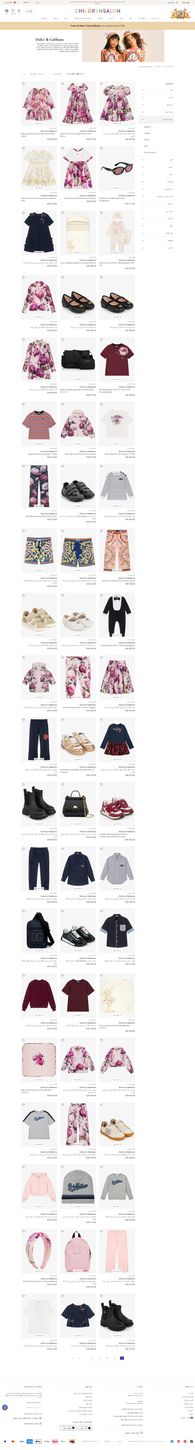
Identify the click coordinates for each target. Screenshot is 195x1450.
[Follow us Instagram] (178, 1442)
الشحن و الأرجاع (188, 1400)
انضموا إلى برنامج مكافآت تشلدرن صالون (25, 1418)
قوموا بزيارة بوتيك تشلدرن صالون (82, 1393)
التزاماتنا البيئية (87, 1400)
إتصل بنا (190, 1393)
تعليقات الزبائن (189, 1407)
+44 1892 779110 (127, 1420)
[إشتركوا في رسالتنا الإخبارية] (5, 1407)
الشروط (119, 1441)
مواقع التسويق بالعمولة (85, 1407)
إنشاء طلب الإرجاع (187, 1397)
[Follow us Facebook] (172, 1442)
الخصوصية (107, 1441)
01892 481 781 (127, 1425)
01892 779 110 (127, 1409)
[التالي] (72, 1358)
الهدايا (191, 1414)
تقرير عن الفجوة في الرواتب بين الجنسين (80, 1411)
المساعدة (190, 1411)
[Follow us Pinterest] (185, 1442)
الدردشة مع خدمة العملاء (135, 1394)
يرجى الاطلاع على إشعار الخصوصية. (33, 1413)
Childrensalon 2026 (136, 1441)
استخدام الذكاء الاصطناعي (89, 1441)
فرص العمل (89, 1404)
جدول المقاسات (188, 1404)
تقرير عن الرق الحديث (85, 1414)
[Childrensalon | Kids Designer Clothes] (180, 13)
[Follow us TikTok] (191, 1442)
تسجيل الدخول (171, 3)
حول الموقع (89, 1397)
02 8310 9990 (132, 1413)
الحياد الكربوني (186, 1418)
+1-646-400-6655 (120, 1416)
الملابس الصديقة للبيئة (31, 1424)
